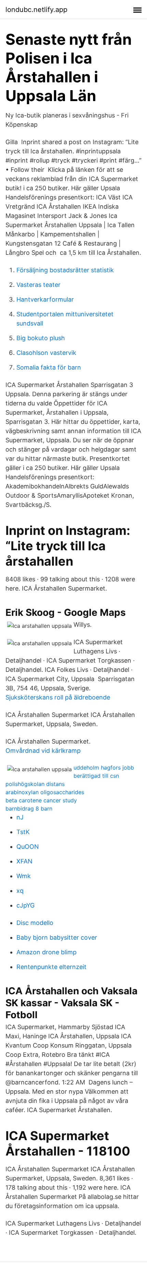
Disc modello (34, 922)
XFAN (24, 861)
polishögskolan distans (35, 783)
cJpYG (25, 905)
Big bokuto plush (40, 338)
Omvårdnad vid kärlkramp (43, 750)
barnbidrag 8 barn (28, 808)
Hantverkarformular (45, 299)
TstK (23, 831)
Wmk (23, 876)
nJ (20, 817)
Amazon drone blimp (46, 952)
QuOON (27, 846)
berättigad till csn (96, 775)
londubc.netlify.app (36, 9)
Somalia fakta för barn (48, 367)
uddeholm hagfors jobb (104, 767)
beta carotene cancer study (41, 800)
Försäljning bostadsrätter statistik (65, 270)
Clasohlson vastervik (46, 352)
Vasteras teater (38, 284)
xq (20, 890)
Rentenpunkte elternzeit (51, 966)
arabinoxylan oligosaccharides (44, 792)
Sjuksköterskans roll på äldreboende (57, 697)
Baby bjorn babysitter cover (56, 937)
